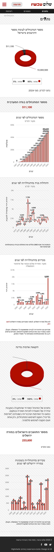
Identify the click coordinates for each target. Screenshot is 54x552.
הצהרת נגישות (21, 539)
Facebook (41, 544)
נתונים (45, 11)
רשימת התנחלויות (9, 13)
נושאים (27, 11)
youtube (45, 544)
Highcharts (15, 549)
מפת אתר (31, 539)
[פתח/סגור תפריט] (4, 4)
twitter (50, 544)
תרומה (17, 4)
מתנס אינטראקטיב (33, 549)
